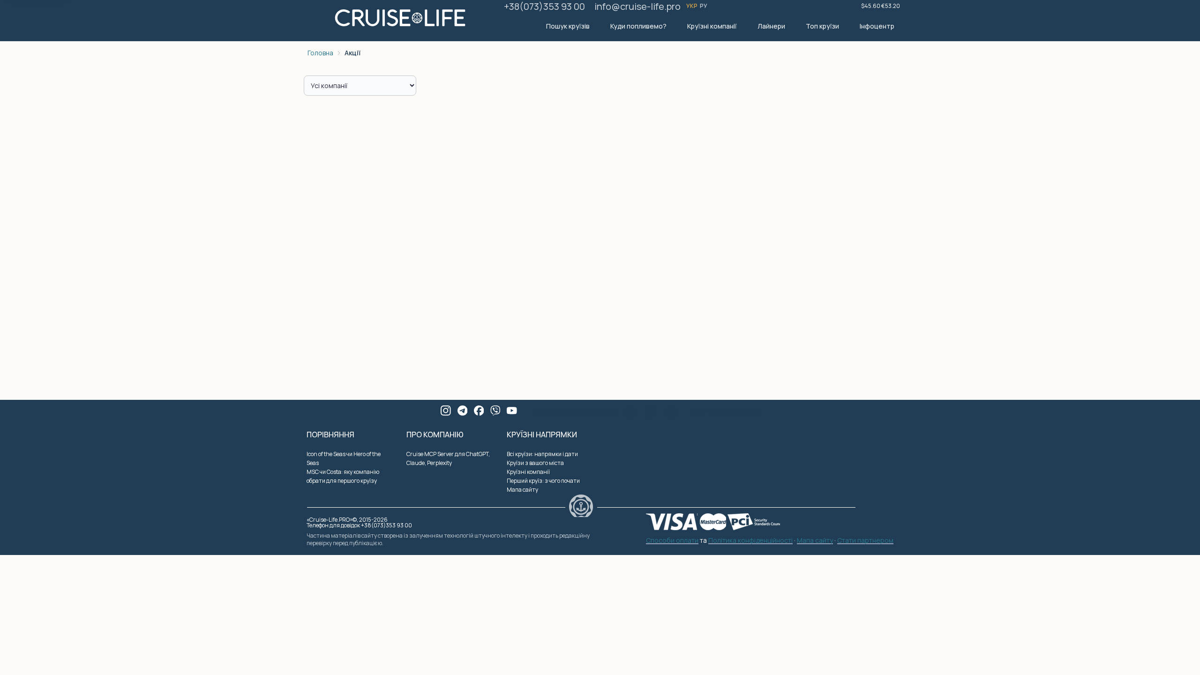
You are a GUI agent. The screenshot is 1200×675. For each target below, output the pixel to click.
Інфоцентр (877, 26)
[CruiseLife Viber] (495, 410)
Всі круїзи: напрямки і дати (542, 454)
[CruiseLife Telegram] (463, 410)
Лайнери (771, 26)
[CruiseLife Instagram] (446, 410)
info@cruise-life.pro (637, 6)
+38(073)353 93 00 (544, 6)
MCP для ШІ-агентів (725, 411)
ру (704, 6)
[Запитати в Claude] (650, 412)
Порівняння (330, 434)
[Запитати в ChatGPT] (630, 412)
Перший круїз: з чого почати (543, 481)
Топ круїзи (822, 26)
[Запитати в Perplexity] (671, 412)
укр (692, 6)
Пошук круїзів (568, 26)
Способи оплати (672, 541)
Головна (320, 52)
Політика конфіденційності (750, 541)
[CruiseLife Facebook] (479, 410)
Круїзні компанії (712, 26)
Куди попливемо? (638, 26)
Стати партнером (865, 541)
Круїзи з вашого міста (535, 463)
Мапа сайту (522, 490)
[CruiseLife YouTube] (512, 410)
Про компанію (435, 434)
